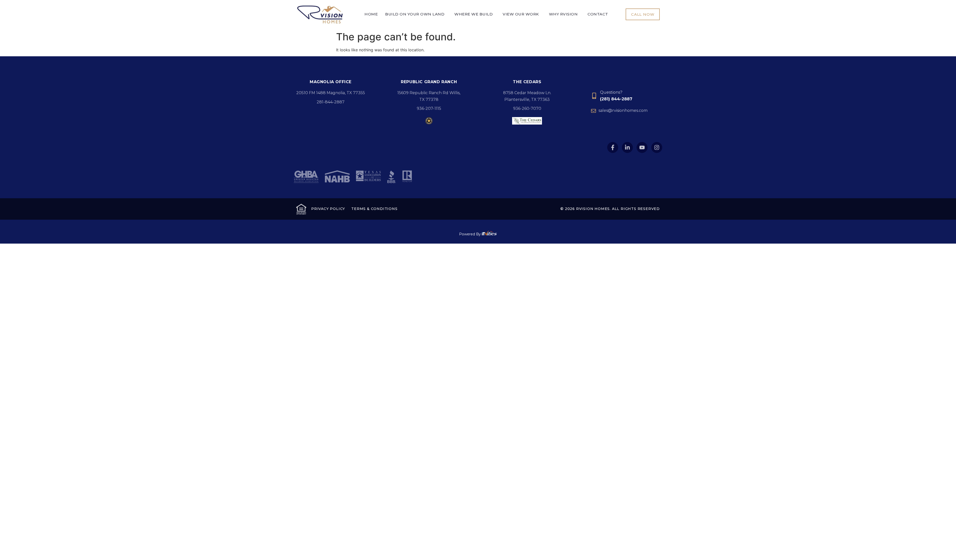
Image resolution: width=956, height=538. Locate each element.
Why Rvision (563, 14)
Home (371, 14)
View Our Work (521, 14)
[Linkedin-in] (627, 147)
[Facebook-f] (612, 147)
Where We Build (473, 14)
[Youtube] (642, 147)
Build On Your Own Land (414, 14)
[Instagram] (656, 147)
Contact (598, 14)
